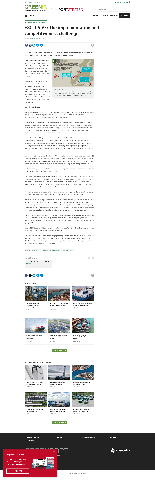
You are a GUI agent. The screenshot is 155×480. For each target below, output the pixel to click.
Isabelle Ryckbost (31, 38)
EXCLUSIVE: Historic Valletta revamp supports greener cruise (59, 305)
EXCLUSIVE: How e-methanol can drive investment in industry (59, 337)
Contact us (30, 441)
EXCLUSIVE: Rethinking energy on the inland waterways (82, 304)
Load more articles (59, 350)
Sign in (71, 41)
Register (118, 2)
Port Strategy (32, 2)
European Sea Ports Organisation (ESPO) (37, 262)
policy (71, 250)
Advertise (60, 438)
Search (129, 9)
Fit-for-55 (45, 250)
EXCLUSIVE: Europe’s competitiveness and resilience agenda (32, 305)
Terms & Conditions (90, 438)
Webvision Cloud (82, 473)
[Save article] (92, 45)
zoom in (58, 61)
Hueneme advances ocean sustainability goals (81, 383)
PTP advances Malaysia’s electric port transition (81, 410)
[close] (94, 41)
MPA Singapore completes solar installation (34, 410)
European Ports (36, 250)
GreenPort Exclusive (55, 250)
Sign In (125, 2)
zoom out (61, 61)
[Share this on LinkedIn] (34, 45)
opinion (65, 250)
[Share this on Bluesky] (37, 45)
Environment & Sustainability (36, 22)
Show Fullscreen (54, 61)
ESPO (28, 250)
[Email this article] (41, 45)
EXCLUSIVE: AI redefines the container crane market (58, 410)
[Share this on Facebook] (26, 45)
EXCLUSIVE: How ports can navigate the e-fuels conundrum (34, 337)
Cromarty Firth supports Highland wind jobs (57, 383)
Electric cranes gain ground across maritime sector (34, 383)
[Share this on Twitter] (30, 45)
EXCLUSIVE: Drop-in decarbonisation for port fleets (81, 337)
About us (113, 438)
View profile (28, 263)
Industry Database (33, 438)
